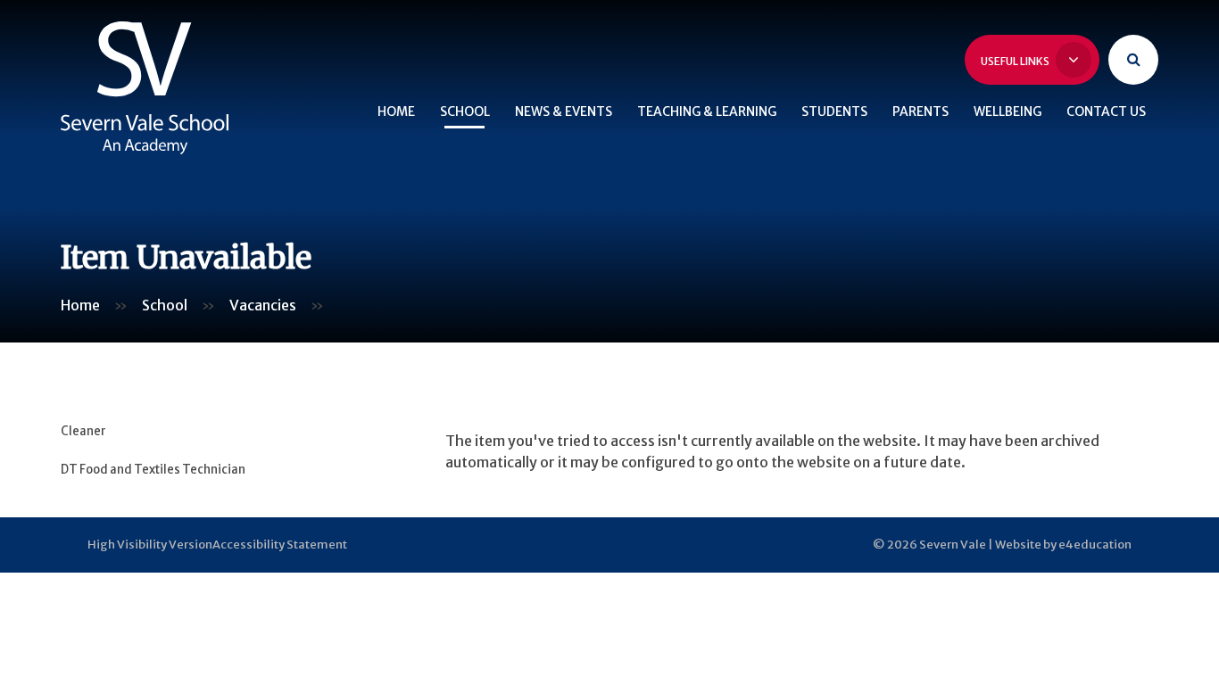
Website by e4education (1063, 544)
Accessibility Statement (279, 544)
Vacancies (262, 305)
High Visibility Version (149, 544)
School (164, 305)
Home (80, 305)
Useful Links (1016, 61)
